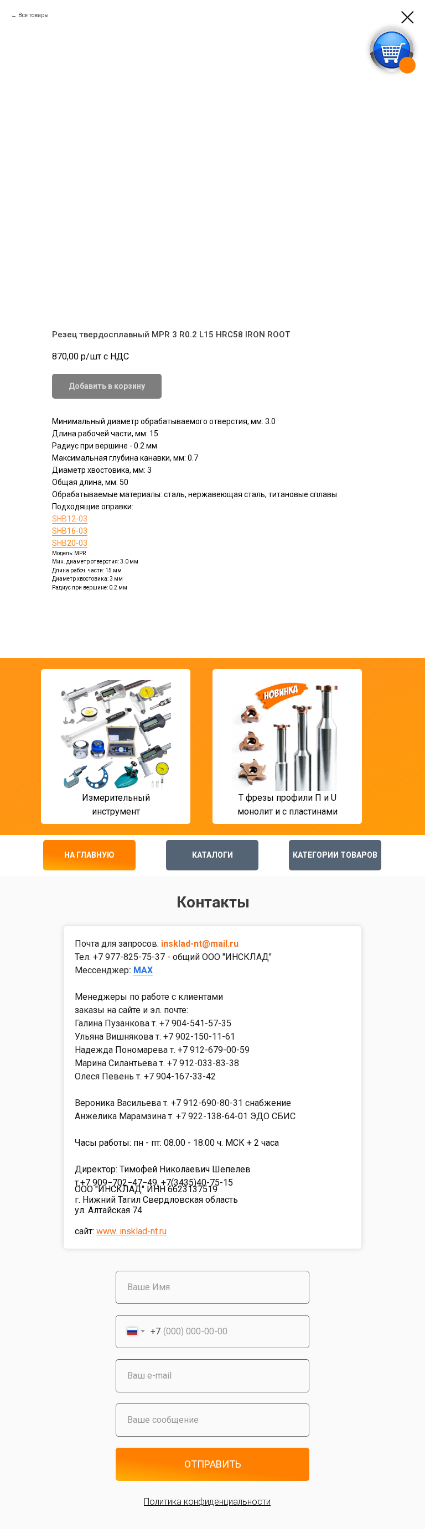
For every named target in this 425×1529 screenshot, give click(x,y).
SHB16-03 (69, 530)
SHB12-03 (69, 518)
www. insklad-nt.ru (131, 1231)
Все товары (33, 15)
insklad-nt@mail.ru (200, 943)
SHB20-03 (69, 543)
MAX (143, 970)
